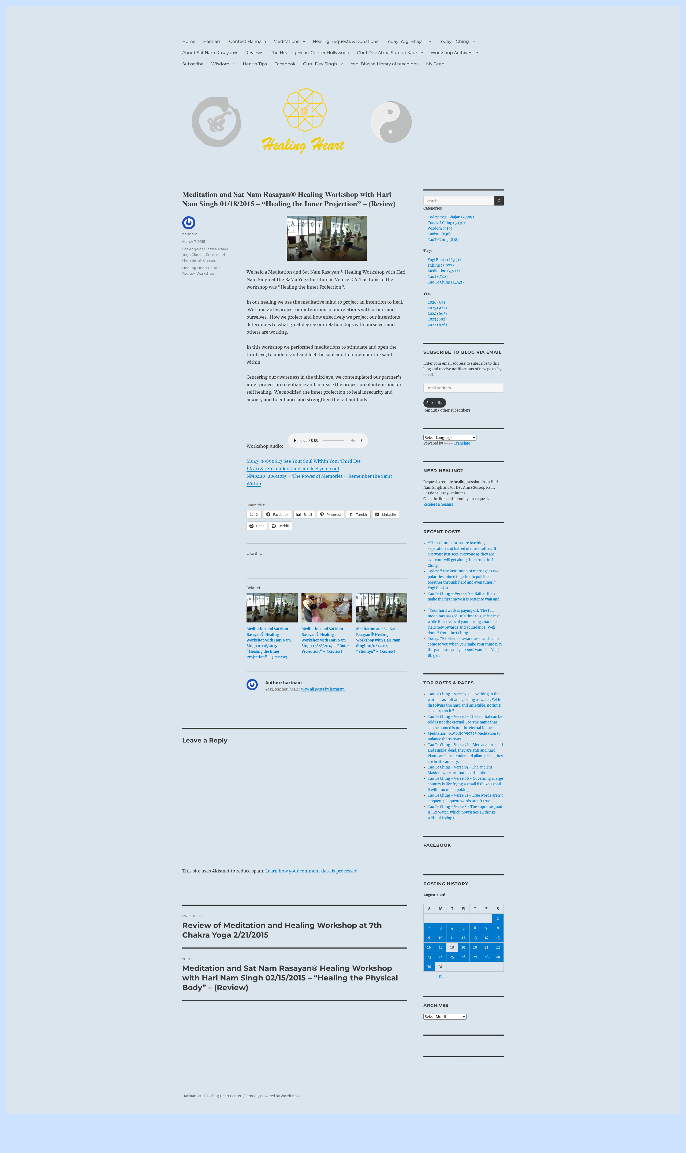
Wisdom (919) (440, 228)
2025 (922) (437, 308)
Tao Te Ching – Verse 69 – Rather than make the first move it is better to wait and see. (463, 599)
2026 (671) (437, 302)
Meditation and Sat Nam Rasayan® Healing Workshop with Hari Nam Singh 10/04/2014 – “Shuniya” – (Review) (378, 640)
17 (441, 947)
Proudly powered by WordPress (272, 1096)
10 (441, 937)
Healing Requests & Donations (345, 41)
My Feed (435, 63)
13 (475, 937)
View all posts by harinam (323, 689)
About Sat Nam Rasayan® (210, 52)
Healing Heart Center (201, 268)
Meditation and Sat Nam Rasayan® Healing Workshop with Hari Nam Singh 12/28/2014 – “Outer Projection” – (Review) (325, 640)
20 (475, 947)
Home (189, 41)
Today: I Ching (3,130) (446, 223)
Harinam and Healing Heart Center (211, 1096)
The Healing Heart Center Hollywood (310, 52)
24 (440, 957)
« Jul (439, 976)
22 (498, 947)
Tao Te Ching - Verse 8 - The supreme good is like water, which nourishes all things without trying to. (465, 812)
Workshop (205, 273)
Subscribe (193, 63)
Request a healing (438, 504)
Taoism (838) (439, 234)
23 (429, 957)
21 (486, 947)
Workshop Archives (451, 52)
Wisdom (220, 63)
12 (463, 937)
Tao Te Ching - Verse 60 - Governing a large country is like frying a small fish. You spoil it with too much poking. (465, 784)
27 (475, 957)
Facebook (285, 63)
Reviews (254, 52)
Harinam (212, 41)
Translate (462, 443)
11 (452, 937)
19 (463, 947)
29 (498, 957)
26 (463, 957)
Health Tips (255, 63)
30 (429, 966)
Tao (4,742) (438, 276)
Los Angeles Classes (199, 249)
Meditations (286, 41)
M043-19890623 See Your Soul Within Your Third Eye (304, 461)
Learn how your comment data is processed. (312, 871)
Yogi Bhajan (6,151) (444, 260)
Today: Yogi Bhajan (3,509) (451, 217)
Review (188, 273)
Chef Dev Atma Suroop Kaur (387, 52)
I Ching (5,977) (441, 265)
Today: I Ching (454, 41)
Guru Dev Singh (320, 63)
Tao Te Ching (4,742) (446, 282)
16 (429, 947)
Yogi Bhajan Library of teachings (385, 63)
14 (486, 937)
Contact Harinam (247, 41)
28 (486, 957)
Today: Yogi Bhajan (406, 41)
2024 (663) (437, 313)
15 (498, 937)
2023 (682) (437, 319)
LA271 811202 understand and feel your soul (293, 468)
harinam (189, 234)
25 (452, 957)
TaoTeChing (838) (443, 239)
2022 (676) (437, 325)
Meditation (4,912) (444, 271)
